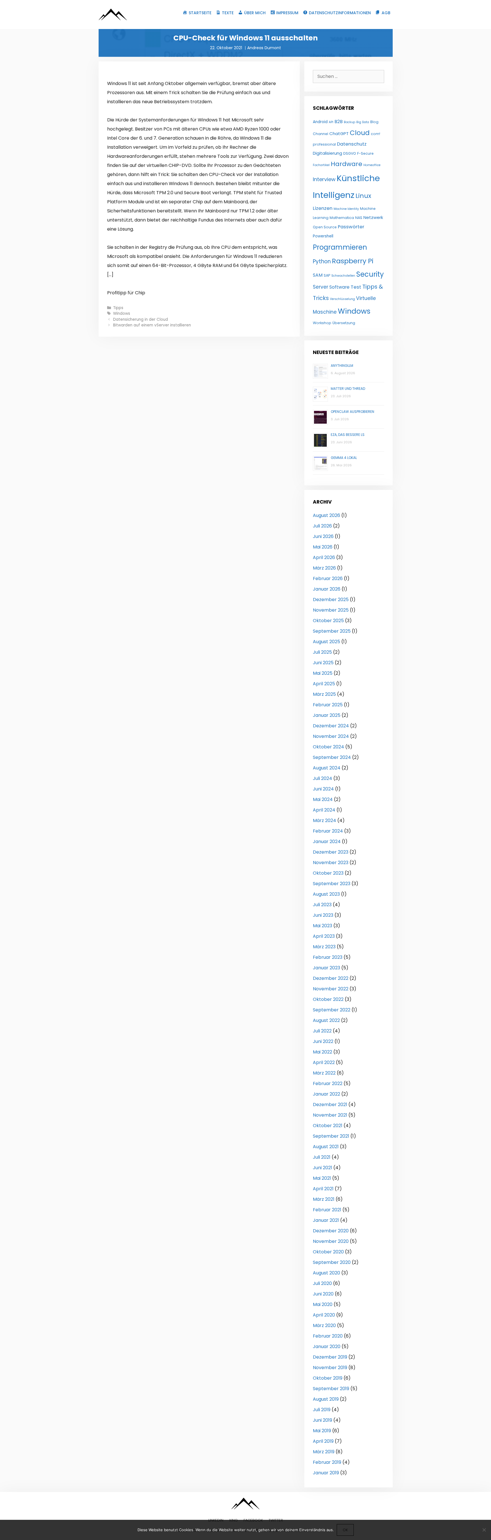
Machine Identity (346, 209)
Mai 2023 (322, 925)
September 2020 (332, 1262)
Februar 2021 (327, 1209)
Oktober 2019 (327, 1378)
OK (345, 1530)
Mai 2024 (323, 799)
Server (320, 286)
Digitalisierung (327, 153)
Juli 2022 (322, 1031)
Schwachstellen (343, 276)
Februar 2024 (328, 831)
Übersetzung (343, 322)
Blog (374, 121)
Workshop (322, 322)
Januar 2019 (326, 1472)
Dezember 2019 (330, 1357)
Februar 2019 (327, 1462)
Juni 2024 (323, 789)
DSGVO (349, 153)
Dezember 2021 (330, 1104)
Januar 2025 (326, 715)
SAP (327, 275)
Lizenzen (322, 208)
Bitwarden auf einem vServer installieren (152, 325)
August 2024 (326, 768)
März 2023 (324, 946)
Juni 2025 (323, 662)
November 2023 (330, 862)
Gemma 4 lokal (344, 457)
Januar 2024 (327, 841)
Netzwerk (373, 217)
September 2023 (331, 883)
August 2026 (326, 515)
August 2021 (326, 1146)
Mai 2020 (322, 1304)
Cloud (360, 132)
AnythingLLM (342, 365)
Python (322, 261)
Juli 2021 (321, 1157)
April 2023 (324, 936)
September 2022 (331, 1010)
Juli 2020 (322, 1283)
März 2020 (324, 1325)
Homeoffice (371, 165)
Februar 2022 (327, 1083)
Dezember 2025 (331, 599)
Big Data (362, 122)
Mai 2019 (322, 1430)
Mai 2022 (322, 1052)
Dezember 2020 (331, 1231)
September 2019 (331, 1388)
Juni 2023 (323, 915)
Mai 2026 (322, 547)
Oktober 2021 (327, 1125)
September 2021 (331, 1136)
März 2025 (324, 694)
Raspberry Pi (352, 261)
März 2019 (323, 1451)
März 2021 (323, 1199)
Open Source (325, 227)
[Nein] (484, 1530)
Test (356, 287)
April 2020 (324, 1315)
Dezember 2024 (331, 726)
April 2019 (323, 1441)
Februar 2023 (327, 957)
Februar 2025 (328, 704)
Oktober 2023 (328, 873)
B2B (338, 122)
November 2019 (330, 1367)
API (331, 122)
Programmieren (340, 247)
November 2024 (331, 736)
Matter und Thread (348, 388)
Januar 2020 (326, 1346)
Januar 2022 (326, 1094)
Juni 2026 (323, 536)
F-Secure (365, 153)
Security (370, 274)
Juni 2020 (323, 1294)
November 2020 (331, 1241)
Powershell (323, 236)
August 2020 (326, 1273)
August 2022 (326, 1020)
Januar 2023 (326, 967)
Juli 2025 (322, 652)
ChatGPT (339, 133)
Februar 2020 (328, 1336)
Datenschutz (352, 144)
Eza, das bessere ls (348, 434)
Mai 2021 (322, 1178)
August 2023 (326, 894)
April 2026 (324, 557)
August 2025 (326, 641)
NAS (358, 217)
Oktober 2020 (328, 1252)
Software (339, 287)
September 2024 (332, 757)
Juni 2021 (322, 1167)
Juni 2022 (323, 1041)
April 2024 (324, 810)
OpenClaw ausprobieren (352, 411)
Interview (324, 179)
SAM (318, 275)
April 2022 (324, 1062)
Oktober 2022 (328, 999)
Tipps (118, 308)
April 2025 (324, 683)
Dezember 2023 (330, 852)
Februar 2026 (328, 578)
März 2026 (324, 568)
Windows (121, 313)
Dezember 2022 (330, 978)
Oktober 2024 (328, 747)
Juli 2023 (322, 904)
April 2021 (323, 1188)
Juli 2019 (321, 1409)
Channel (320, 133)
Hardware (346, 164)
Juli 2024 (322, 778)
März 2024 (324, 820)
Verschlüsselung (342, 299)
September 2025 (332, 631)
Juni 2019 (322, 1420)
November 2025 (331, 610)
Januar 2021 (326, 1220)
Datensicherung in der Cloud (140, 319)
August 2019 (326, 1399)
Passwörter (351, 226)
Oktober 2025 (328, 620)
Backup (349, 122)
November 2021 (330, 1115)
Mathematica (342, 217)
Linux (363, 195)
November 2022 (330, 989)
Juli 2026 (322, 526)
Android (320, 122)
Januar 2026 (326, 589)
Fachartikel (321, 165)
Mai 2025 (322, 673)
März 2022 (324, 1073)
